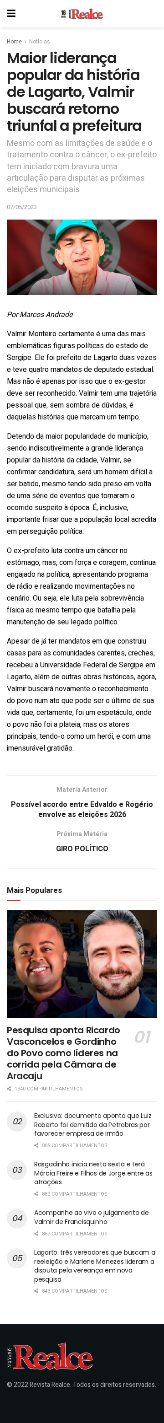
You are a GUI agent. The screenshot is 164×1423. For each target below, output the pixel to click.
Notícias (39, 42)
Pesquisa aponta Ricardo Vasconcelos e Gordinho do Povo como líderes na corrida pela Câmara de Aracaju (63, 1053)
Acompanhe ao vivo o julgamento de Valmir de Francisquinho (91, 1217)
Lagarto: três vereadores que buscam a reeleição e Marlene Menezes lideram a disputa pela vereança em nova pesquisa (94, 1266)
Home (14, 42)
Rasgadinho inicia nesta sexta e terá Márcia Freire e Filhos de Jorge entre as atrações (93, 1173)
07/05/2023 (22, 207)
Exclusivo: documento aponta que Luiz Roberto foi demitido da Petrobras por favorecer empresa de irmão (93, 1124)
